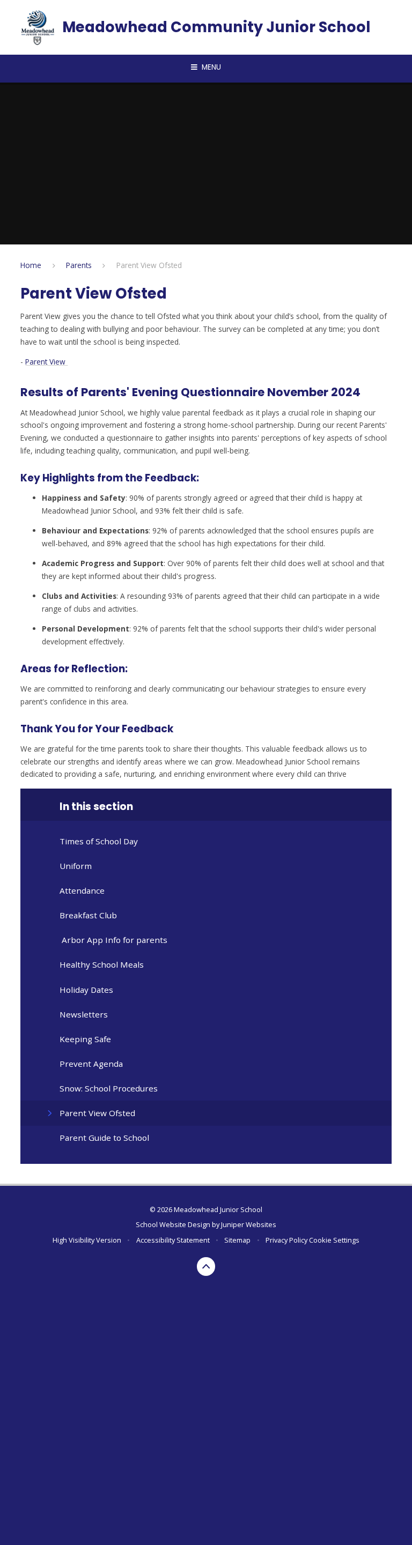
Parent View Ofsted (149, 265)
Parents (79, 265)
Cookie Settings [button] (334, 1240)
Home (30, 265)
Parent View (46, 361)
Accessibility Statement (173, 1240)
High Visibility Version (87, 1240)
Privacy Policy (286, 1240)
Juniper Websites (248, 1224)
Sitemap (237, 1240)
